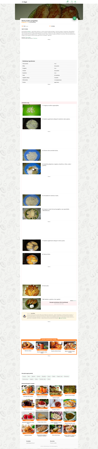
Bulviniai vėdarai (28, 350)
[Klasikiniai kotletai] (28, 429)
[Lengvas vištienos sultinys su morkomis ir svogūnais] (69, 429)
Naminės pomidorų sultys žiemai (42, 352)
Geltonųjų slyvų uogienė (28, 396)
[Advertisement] (35, 48)
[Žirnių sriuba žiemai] (55, 429)
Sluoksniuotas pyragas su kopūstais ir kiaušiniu (42, 435)
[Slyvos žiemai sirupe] (28, 402)
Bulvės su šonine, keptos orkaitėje (70, 352)
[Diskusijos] (68, 2)
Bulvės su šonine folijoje (70, 395)
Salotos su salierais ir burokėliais (42, 410)
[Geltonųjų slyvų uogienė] (28, 389)
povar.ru (74, 300)
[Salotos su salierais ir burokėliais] (42, 403)
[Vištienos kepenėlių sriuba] (69, 416)
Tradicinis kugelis (56, 397)
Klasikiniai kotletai (28, 435)
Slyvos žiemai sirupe (28, 408)
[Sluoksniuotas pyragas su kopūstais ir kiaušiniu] (42, 429)
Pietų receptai (28, 37)
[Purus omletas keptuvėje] (69, 403)
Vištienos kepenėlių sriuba (70, 423)
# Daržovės (35, 38)
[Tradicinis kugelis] (55, 390)
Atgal (25, 2)
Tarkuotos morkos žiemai (42, 396)
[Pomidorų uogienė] (55, 403)
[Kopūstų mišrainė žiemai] (56, 345)
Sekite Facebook (63, 318)
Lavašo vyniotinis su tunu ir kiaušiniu (56, 423)
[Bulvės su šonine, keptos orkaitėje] (70, 345)
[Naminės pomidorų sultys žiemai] (42, 345)
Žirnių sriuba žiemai (56, 435)
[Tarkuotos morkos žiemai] (42, 389)
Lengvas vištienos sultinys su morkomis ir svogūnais (70, 436)
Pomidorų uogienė (56, 409)
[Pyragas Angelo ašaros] (42, 415)
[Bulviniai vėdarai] (28, 344)
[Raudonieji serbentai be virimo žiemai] (28, 415)
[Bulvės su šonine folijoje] (69, 389)
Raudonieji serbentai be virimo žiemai (28, 423)
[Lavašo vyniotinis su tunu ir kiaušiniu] (55, 415)
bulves (29, 31)
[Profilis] (75, 2)
